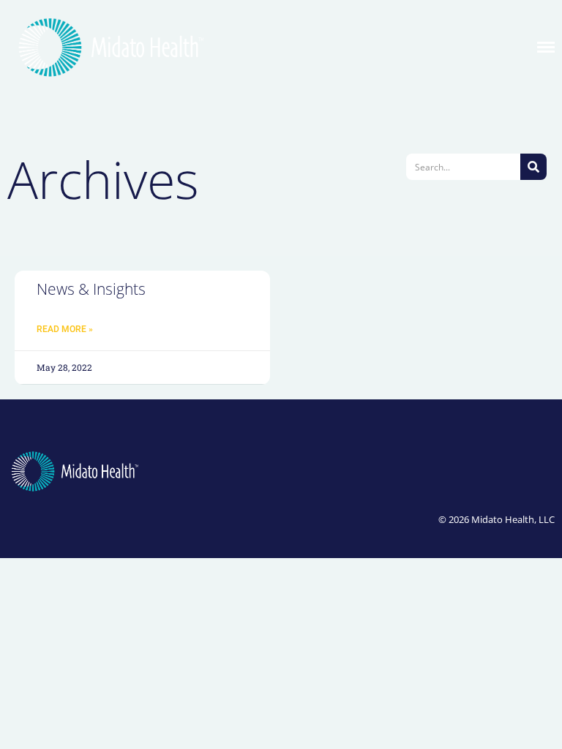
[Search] (533, 167)
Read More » (65, 329)
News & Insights (91, 289)
